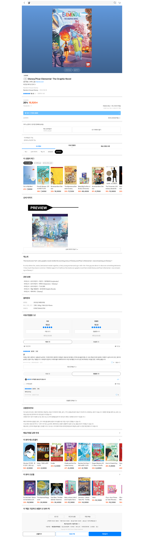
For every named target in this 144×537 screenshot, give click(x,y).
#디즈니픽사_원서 (47, 163)
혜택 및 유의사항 (48, 335)
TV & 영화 (42, 286)
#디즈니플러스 (28, 163)
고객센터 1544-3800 (53, 521)
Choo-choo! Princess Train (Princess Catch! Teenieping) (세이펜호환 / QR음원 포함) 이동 (112, 493)
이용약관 (48, 526)
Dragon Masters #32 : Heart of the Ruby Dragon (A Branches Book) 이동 (98, 456)
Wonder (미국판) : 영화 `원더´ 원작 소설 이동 (29, 456)
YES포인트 (26, 106)
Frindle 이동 (57, 456)
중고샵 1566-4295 (76, 521)
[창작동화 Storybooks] (51, 281)
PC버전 (72, 526)
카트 (119, 3)
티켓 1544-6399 (64, 521)
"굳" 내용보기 (72, 357)
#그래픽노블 (37, 163)
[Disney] (55, 284)
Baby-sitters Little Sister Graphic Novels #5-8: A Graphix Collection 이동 (70, 491)
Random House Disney (30, 90)
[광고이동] (114, 3)
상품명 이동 (29, 179)
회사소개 (78, 526)
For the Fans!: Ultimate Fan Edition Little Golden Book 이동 (29, 492)
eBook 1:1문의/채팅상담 (89, 521)
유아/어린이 (34, 281)
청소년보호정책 (65, 526)
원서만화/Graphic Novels (48, 289)
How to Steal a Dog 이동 (112, 456)
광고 (97, 526)
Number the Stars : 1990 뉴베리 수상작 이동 (84, 456)
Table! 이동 (98, 492)
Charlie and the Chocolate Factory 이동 (70, 456)
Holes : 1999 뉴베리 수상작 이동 (43, 456)
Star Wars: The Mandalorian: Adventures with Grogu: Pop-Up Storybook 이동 (57, 493)
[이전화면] (24, 3)
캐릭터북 (33, 291)
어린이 (41, 281)
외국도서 (26, 281)
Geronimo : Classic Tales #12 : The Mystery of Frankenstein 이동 (84, 490)
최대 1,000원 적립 (113, 118)
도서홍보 (92, 526)
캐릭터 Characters (44, 284)
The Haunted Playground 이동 (43, 491)
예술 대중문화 (34, 289)
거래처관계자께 (85, 526)
